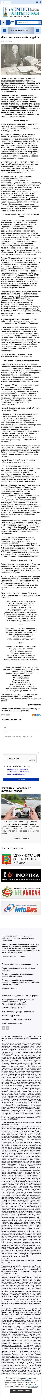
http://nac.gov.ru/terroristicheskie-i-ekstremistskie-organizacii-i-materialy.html (21, 1302)
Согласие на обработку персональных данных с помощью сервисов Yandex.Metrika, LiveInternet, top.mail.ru (21, 982)
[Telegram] (39, 715)
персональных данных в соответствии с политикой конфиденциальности (18, 771)
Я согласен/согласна (21, 1391)
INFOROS (23, 1019)
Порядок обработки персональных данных (20, 964)
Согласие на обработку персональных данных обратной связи (18, 975)
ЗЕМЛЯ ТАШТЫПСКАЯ (20, 30)
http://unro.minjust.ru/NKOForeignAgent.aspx (17, 1260)
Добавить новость (21, 838)
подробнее (26, 1380)
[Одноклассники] (33, 715)
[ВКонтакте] (36, 715)
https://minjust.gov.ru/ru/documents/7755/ (25, 1117)
